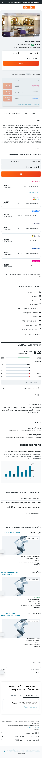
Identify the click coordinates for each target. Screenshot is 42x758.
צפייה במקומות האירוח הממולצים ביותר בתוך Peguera (10, 614)
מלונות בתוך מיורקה (19, 752)
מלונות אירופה (20, 750)
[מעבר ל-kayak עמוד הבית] (29, 7)
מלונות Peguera (8, 752)
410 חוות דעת (18, 45)
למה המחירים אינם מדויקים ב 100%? (27, 740)
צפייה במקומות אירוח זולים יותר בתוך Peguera (9, 573)
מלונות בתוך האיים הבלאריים (33, 752)
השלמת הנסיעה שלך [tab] (31, 695)
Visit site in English (14, 2)
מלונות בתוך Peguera (30, 707)
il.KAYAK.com (35, 750)
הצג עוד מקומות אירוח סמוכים (10, 532)
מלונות (27, 750)
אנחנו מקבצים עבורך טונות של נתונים (27, 736)
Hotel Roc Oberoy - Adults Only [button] (30, 556)
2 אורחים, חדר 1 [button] (32, 58)
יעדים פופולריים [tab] (16, 695)
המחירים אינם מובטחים (33, 727)
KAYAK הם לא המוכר (32, 733)
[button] (2, 2)
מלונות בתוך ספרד (10, 750)
